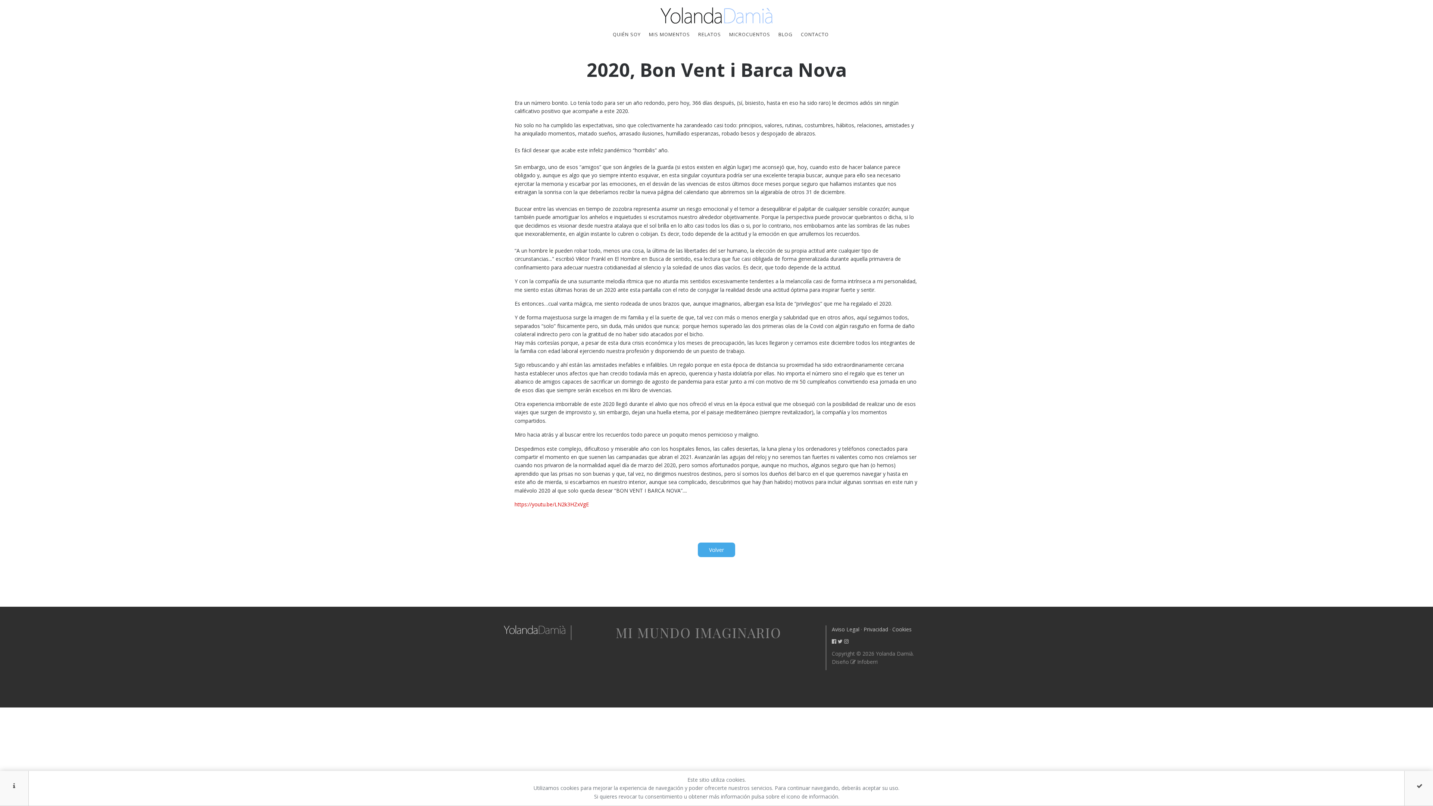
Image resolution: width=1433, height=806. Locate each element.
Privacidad (876, 629)
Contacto (815, 34)
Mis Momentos (669, 34)
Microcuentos (749, 34)
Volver (716, 549)
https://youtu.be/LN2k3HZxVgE (552, 504)
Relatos (709, 34)
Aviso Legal (845, 629)
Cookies (902, 629)
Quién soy (627, 34)
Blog (785, 34)
